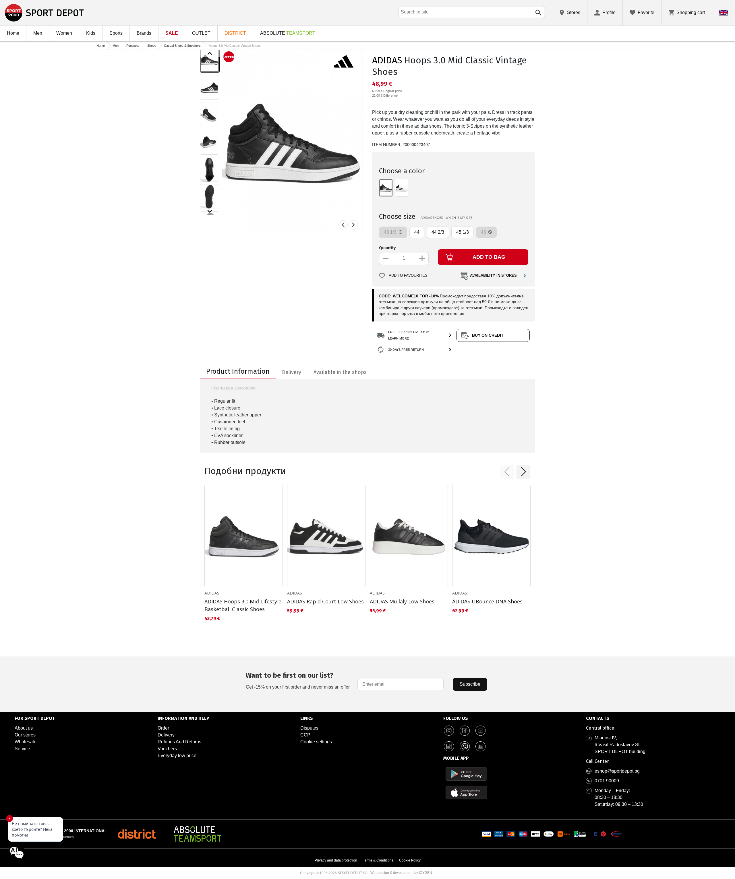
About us (24, 728)
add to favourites (408, 276)
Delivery (166, 734)
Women (64, 33)
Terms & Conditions (378, 860)
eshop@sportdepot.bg (617, 771)
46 (484, 232)
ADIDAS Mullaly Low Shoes (402, 601)
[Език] (723, 12)
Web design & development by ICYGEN (401, 873)
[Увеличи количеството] (422, 258)
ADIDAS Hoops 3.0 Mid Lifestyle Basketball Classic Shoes (242, 605)
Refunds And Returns (179, 741)
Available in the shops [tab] (340, 372)
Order (163, 728)
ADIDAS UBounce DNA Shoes (487, 601)
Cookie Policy (410, 860)
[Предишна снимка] (343, 224)
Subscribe (470, 684)
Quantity (387, 247)
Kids (90, 33)
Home (13, 33)
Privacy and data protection (336, 860)
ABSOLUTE (287, 33)
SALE (171, 33)
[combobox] (471, 12)
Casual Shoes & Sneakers (182, 45)
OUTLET (201, 33)
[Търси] (538, 12)
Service (22, 748)
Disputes (309, 728)
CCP (305, 734)
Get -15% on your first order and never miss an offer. (298, 680)
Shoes (151, 45)
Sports (116, 33)
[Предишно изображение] (210, 53)
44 (416, 232)
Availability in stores (493, 276)
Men (37, 33)
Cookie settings (316, 741)
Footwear (133, 45)
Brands (144, 33)
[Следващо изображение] (210, 211)
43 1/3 (391, 232)
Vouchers (167, 748)
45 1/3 (462, 232)
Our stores (25, 734)
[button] (507, 472)
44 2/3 (438, 232)
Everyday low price (177, 755)
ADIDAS (387, 60)
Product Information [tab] (238, 371)
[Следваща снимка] (353, 224)
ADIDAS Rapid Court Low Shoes (325, 601)
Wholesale (25, 741)
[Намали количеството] (385, 258)
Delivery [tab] (291, 372)
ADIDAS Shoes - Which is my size (446, 217)
